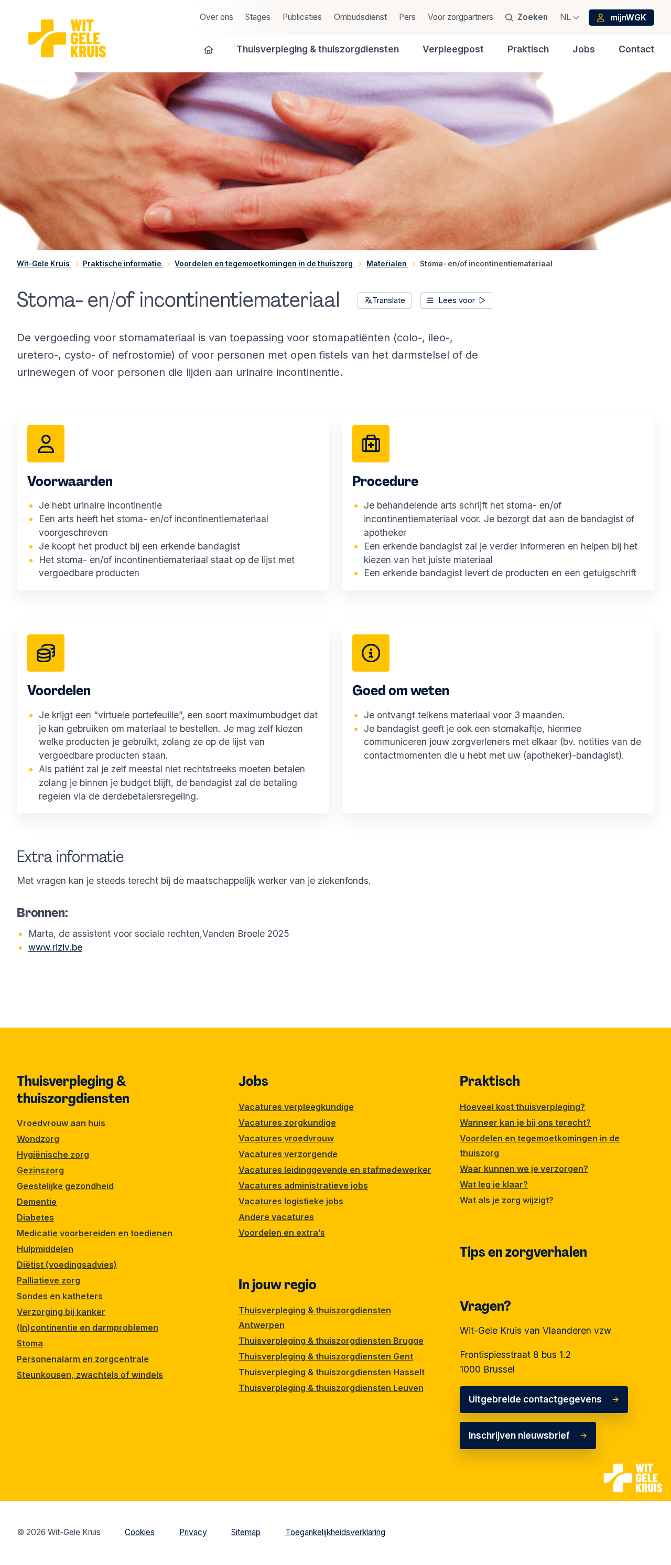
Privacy (193, 1532)
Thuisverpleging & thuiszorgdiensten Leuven (331, 1388)
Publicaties (302, 17)
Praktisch (490, 1081)
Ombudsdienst (360, 17)
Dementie (37, 1201)
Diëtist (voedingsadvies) (67, 1264)
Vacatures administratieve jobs (303, 1185)
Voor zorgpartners (460, 17)
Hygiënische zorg (53, 1154)
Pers (407, 17)
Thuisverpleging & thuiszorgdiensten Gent (326, 1356)
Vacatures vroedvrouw (286, 1138)
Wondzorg (38, 1139)
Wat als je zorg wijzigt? (507, 1200)
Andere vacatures (276, 1217)
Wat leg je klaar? (494, 1184)
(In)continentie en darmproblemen (87, 1327)
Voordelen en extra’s (282, 1232)
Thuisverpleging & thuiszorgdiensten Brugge (331, 1340)
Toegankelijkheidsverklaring (335, 1532)
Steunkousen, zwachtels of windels (90, 1374)
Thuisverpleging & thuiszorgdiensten (73, 1089)
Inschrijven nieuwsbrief (519, 1435)
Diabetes (35, 1217)
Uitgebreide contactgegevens (535, 1399)
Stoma (30, 1343)
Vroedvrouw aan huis (61, 1123)
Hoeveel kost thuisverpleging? (522, 1107)
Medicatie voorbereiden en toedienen (94, 1233)
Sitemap (246, 1532)
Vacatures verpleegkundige (296, 1107)
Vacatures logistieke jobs (291, 1201)
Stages (257, 17)
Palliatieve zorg (48, 1280)
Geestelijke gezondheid (65, 1186)
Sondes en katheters (60, 1296)
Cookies (140, 1532)
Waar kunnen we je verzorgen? (524, 1168)
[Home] (208, 50)
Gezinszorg (40, 1170)
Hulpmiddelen (45, 1249)
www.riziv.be (55, 947)
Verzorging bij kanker (61, 1312)
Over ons (216, 17)
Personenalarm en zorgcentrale (83, 1359)
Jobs (253, 1081)
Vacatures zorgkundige (287, 1122)
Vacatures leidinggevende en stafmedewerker (335, 1169)
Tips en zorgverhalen (523, 1252)
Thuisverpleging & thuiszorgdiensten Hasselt (332, 1372)
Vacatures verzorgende (288, 1154)
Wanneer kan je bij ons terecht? (525, 1122)
